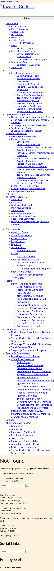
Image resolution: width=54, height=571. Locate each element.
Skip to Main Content (9, 1)
